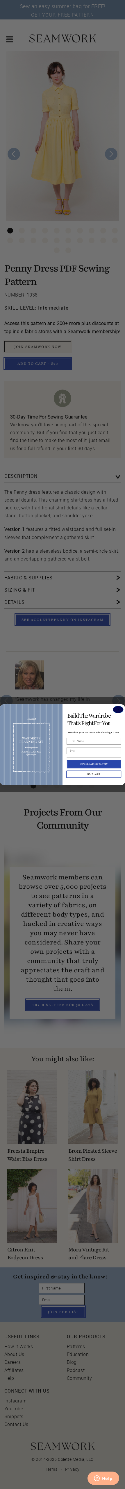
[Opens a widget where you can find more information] (103, 1479)
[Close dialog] (118, 709)
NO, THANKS (94, 774)
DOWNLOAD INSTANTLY (94, 764)
